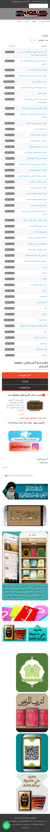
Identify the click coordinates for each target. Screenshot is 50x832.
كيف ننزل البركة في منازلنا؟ (38, 146)
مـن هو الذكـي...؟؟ (40, 129)
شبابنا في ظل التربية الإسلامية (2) (36, 261)
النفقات (44, 355)
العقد (45, 279)
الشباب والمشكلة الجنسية (38, 226)
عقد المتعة (43, 320)
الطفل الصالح (42, 93)
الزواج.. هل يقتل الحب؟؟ (38, 187)
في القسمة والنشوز (40, 337)
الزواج (45, 267)
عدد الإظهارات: (43, 40)
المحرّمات (43, 296)
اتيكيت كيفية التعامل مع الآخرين (35, 152)
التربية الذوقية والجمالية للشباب (36, 193)
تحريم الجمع (42, 302)
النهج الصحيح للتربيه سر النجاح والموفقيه (32, 75)
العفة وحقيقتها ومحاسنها (38, 170)
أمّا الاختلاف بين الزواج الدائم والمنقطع (33, 326)
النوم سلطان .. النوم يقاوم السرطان (35, 220)
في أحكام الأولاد (41, 349)
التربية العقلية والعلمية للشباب (36, 199)
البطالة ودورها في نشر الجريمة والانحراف (33, 164)
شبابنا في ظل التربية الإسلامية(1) (36, 255)
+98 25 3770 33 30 (38, 1)
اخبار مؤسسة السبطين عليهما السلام (33, 418)
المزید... (5, 467)
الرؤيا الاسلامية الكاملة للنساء (37, 70)
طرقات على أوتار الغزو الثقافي (37, 158)
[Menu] (16, 14)
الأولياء (44, 290)
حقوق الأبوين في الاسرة (38, 205)
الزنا (45, 308)
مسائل (44, 273)
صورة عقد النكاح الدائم (39, 284)
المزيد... (21, 414)
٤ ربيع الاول (43, 459)
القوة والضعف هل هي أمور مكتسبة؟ (34, 108)
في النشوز (43, 343)
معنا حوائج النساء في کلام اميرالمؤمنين (33, 87)
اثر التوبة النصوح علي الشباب (37, 237)
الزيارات (11, 46)
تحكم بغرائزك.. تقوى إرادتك (37, 249)
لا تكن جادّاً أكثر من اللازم (38, 182)
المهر (45, 331)
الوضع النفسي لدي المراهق (37, 243)
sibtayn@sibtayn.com (19, 1)
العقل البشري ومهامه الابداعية (36, 123)
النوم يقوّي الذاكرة (41, 232)
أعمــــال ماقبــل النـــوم (39, 81)
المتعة (44, 314)
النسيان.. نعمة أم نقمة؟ (38, 135)
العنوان (44, 46)
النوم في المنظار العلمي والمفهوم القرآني (32, 176)
